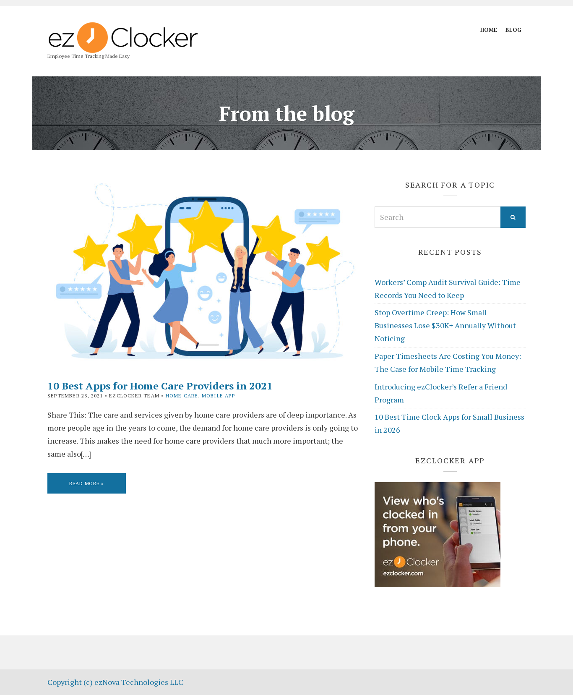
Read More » (86, 483)
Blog (513, 30)
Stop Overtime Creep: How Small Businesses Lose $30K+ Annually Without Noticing (445, 325)
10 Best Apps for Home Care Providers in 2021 (160, 385)
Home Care (182, 395)
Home (488, 30)
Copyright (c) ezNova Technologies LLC (115, 682)
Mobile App (218, 395)
